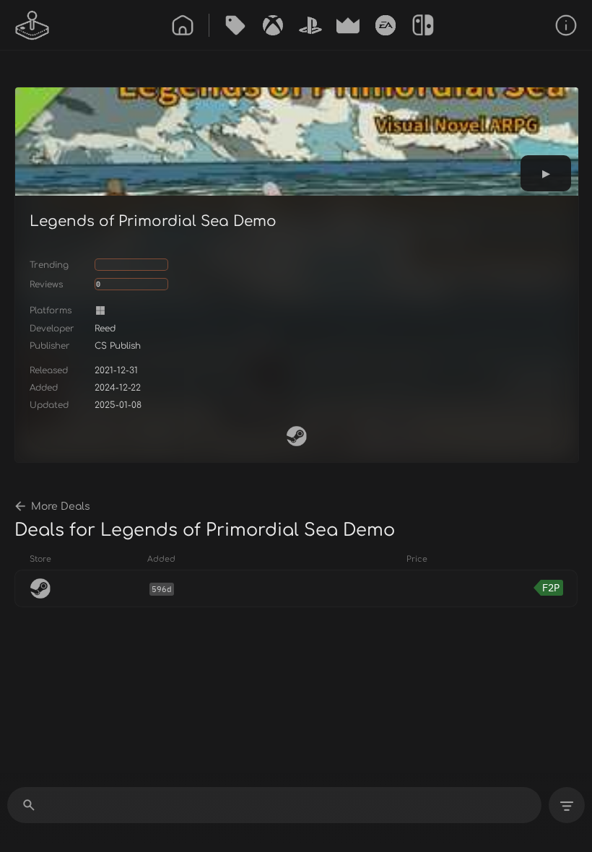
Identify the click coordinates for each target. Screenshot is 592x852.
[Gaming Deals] (235, 25)
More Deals (60, 506)
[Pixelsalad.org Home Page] (32, 25)
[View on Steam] (296, 436)
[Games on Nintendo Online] (423, 25)
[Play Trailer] (546, 173)
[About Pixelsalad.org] (566, 25)
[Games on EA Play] (385, 25)
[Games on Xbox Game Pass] (272, 25)
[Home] (182, 25)
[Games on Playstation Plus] (310, 25)
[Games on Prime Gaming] (348, 25)
